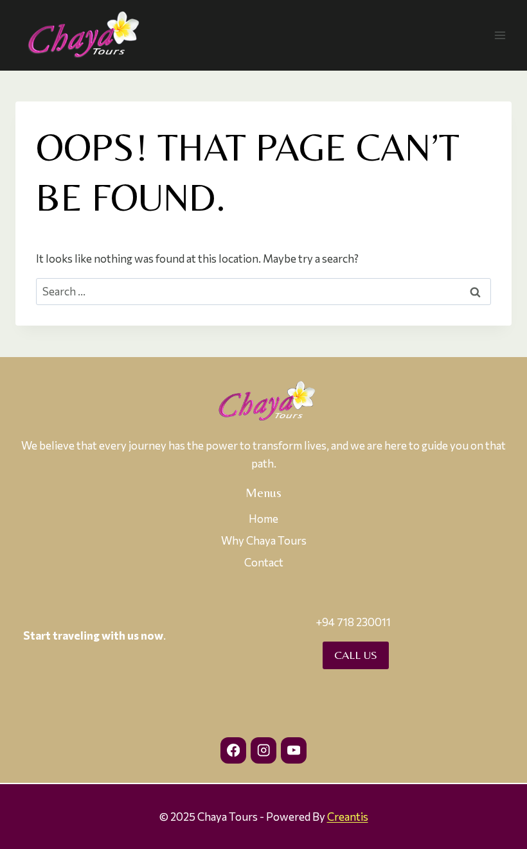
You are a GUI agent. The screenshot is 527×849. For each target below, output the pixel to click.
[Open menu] (500, 35)
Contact (263, 562)
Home (263, 518)
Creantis (347, 816)
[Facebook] (233, 750)
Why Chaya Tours (264, 540)
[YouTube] (294, 750)
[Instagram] (264, 750)
